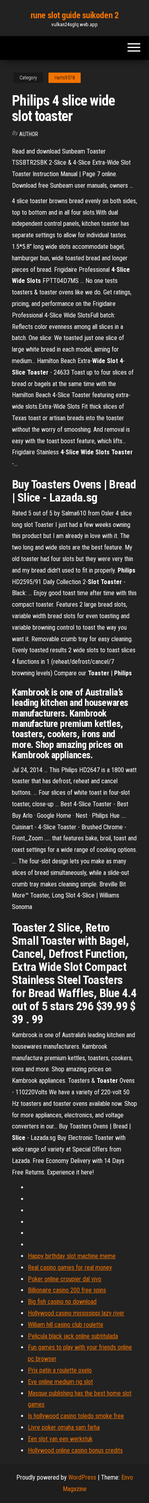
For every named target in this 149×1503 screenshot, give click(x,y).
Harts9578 (64, 78)
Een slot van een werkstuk (60, 1439)
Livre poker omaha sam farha (64, 1427)
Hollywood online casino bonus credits (75, 1450)
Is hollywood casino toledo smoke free (76, 1416)
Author (28, 134)
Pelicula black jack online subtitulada (73, 1336)
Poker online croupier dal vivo (64, 1279)
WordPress (82, 1477)
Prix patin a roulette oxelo (60, 1370)
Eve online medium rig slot (60, 1382)
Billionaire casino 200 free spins (67, 1290)
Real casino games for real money (70, 1267)
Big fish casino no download (62, 1301)
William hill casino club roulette (65, 1324)
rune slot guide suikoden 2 (75, 15)
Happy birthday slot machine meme (72, 1256)
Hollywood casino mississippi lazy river (76, 1313)
